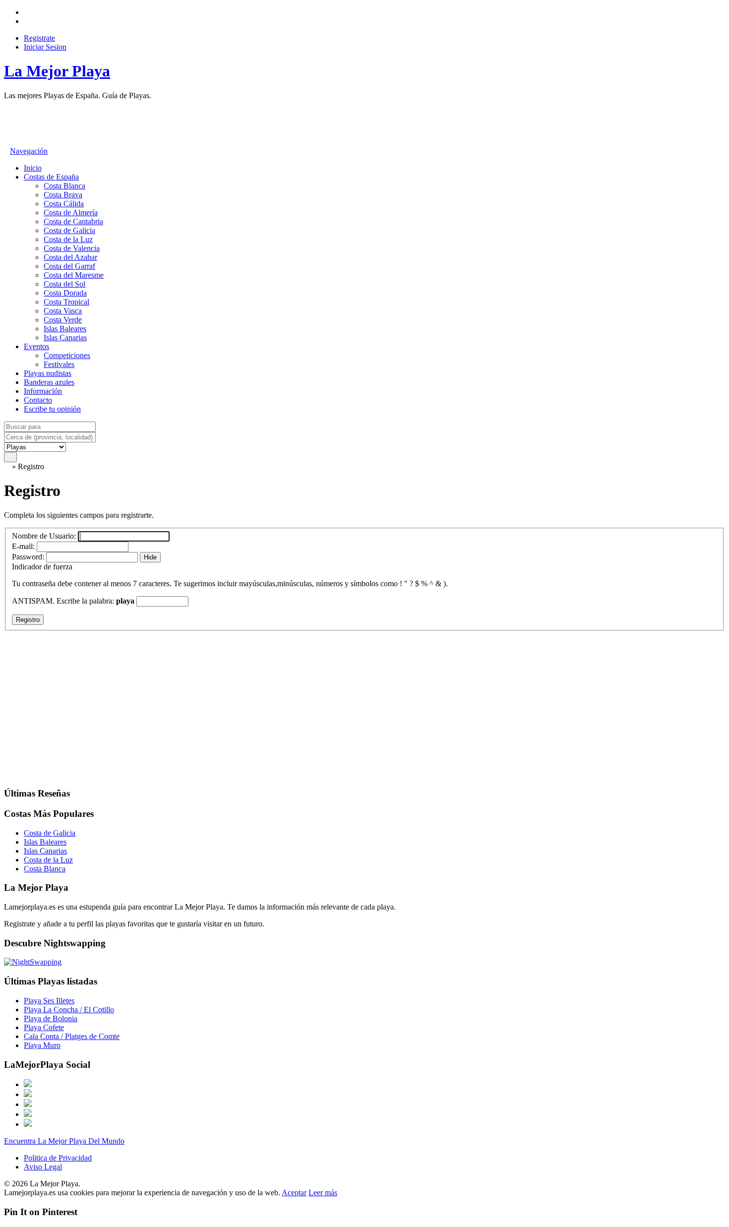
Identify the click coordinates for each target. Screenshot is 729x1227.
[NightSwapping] (32, 962)
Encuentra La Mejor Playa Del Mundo (64, 1141)
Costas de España (51, 177)
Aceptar (294, 1192)
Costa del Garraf (69, 266)
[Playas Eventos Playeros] (35, 446)
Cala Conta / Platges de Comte (72, 1036)
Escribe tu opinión (52, 409)
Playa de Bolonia (50, 1018)
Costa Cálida (64, 203)
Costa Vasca (63, 311)
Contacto (38, 400)
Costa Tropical (66, 302)
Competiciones (67, 355)
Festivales (59, 364)
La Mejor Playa (57, 71)
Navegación (29, 151)
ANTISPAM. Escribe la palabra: (73, 601)
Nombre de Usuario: (45, 536)
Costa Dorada (65, 293)
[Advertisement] (184, 122)
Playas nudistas (47, 373)
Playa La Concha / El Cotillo (69, 1009)
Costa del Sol (64, 284)
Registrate (39, 38)
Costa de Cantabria (73, 221)
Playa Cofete (44, 1027)
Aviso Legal (43, 1167)
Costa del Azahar (70, 257)
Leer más (322, 1192)
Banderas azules (49, 382)
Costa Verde (63, 319)
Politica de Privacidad (58, 1158)
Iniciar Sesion (45, 47)
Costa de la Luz (68, 239)
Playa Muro (42, 1045)
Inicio (33, 168)
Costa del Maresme (74, 275)
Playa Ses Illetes (49, 1000)
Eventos (36, 346)
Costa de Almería (71, 212)
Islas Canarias (65, 337)
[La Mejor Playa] (7, 466)
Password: (28, 556)
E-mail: (24, 546)
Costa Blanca (64, 186)
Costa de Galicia (69, 230)
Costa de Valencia (72, 248)
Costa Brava (63, 194)
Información (43, 391)
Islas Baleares (65, 328)
